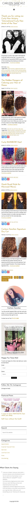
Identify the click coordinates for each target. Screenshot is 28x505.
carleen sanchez (11, 68)
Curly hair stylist (4, 71)
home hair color (11, 133)
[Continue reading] (15, 62)
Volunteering (4, 458)
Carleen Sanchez (14, 4)
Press (8, 67)
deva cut (11, 71)
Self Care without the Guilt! (11, 419)
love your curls (16, 71)
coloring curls (18, 130)
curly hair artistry (22, 70)
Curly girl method (14, 70)
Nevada (5, 73)
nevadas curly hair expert (13, 73)
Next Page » (5, 280)
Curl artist (23, 130)
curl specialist (7, 70)
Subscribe (14, 377)
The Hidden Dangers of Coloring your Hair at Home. (11, 82)
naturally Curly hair (20, 133)
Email (2, 365)
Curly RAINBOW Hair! (11, 142)
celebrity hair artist (19, 68)
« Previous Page (5, 277)
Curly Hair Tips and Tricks (12, 128)
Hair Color (20, 128)
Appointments (10, 177)
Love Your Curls (5, 452)
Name (2, 371)
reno (20, 73)
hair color (5, 133)
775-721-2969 (15, 318)
